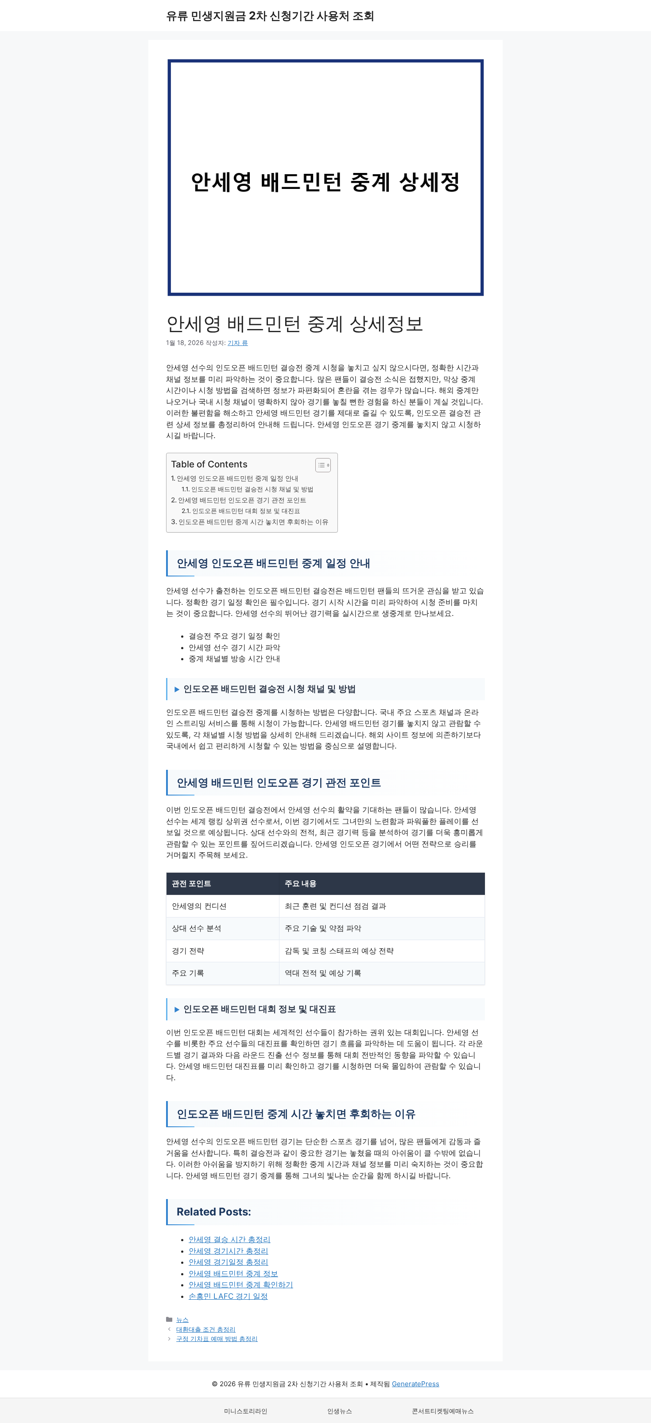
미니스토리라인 (245, 1411)
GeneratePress (415, 1384)
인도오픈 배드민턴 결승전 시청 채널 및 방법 (252, 489)
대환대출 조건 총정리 (206, 1329)
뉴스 (182, 1319)
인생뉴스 (339, 1411)
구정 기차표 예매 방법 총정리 (217, 1338)
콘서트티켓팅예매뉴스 (443, 1411)
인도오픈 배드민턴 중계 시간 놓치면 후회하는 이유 (253, 521)
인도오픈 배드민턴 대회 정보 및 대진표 (246, 510)
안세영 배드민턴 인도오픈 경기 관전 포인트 (242, 500)
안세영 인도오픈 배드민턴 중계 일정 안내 (237, 478)
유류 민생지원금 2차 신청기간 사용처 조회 (270, 15)
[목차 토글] (319, 465)
